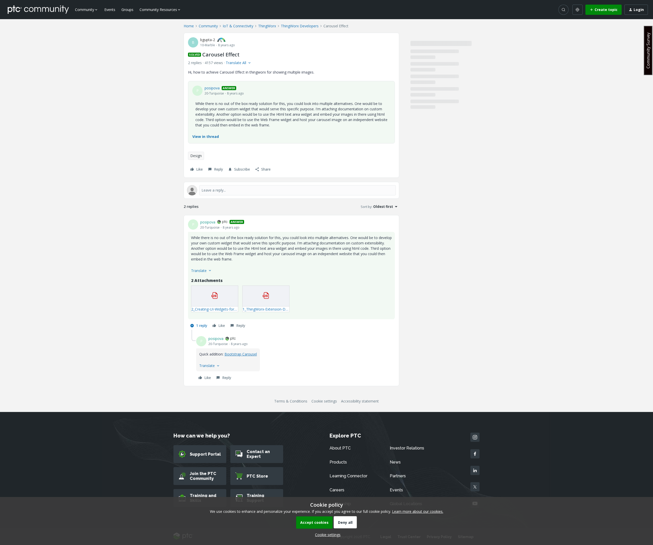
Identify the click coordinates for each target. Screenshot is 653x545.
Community (208, 25)
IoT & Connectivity (238, 25)
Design (196, 155)
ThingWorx (267, 25)
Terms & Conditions (290, 401)
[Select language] (577, 10)
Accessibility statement (360, 401)
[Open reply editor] (291, 190)
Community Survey (648, 50)
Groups (127, 9)
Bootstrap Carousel (240, 354)
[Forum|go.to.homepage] (38, 9)
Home (189, 25)
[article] (291, 274)
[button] (603, 10)
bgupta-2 (207, 39)
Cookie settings (324, 401)
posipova (212, 88)
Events (109, 9)
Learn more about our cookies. (417, 511)
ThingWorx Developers (300, 25)
